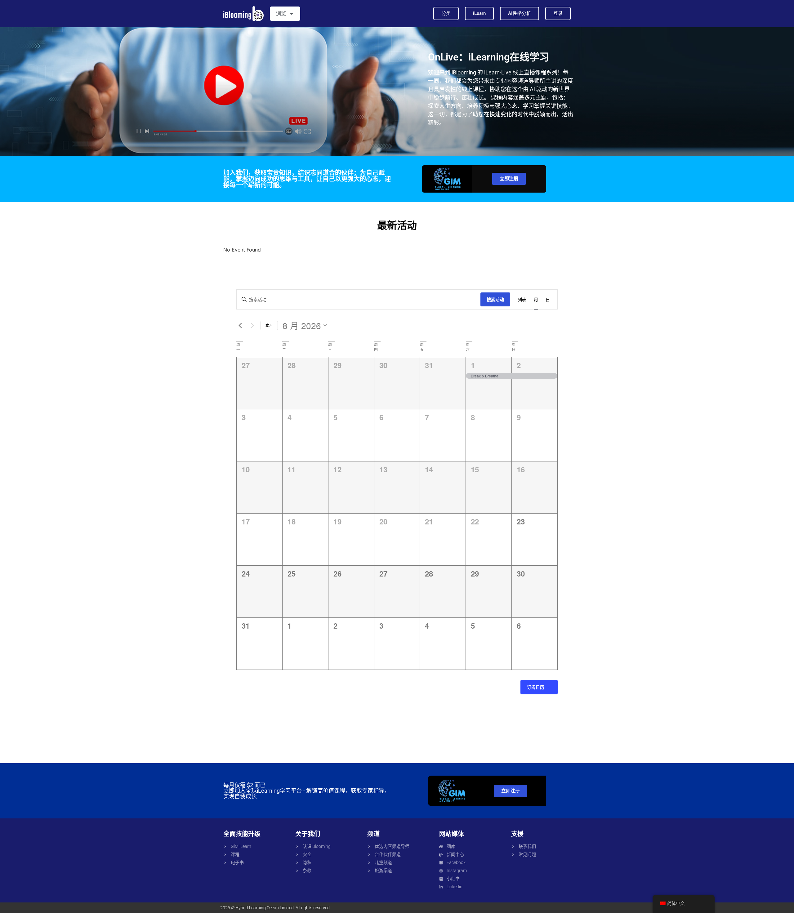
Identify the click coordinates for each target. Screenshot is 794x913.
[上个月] (240, 325)
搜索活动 (495, 299)
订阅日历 (535, 687)
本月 (269, 325)
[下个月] (252, 325)
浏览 (281, 13)
